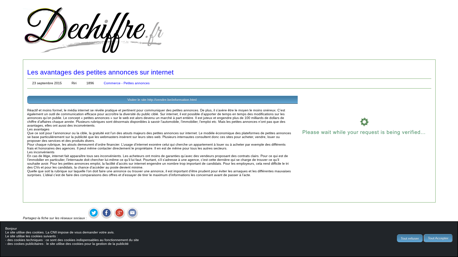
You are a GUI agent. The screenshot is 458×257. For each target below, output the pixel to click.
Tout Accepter (438, 238)
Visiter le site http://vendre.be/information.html (162, 100)
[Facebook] (107, 218)
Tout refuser (410, 238)
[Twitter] (94, 218)
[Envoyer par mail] (132, 218)
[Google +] (119, 218)
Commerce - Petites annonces (127, 83)
